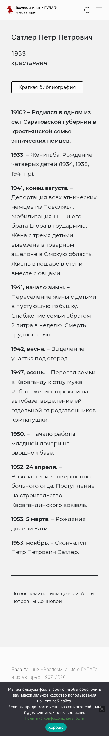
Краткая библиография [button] (47, 87)
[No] (102, 709)
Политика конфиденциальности (54, 718)
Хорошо (56, 727)
